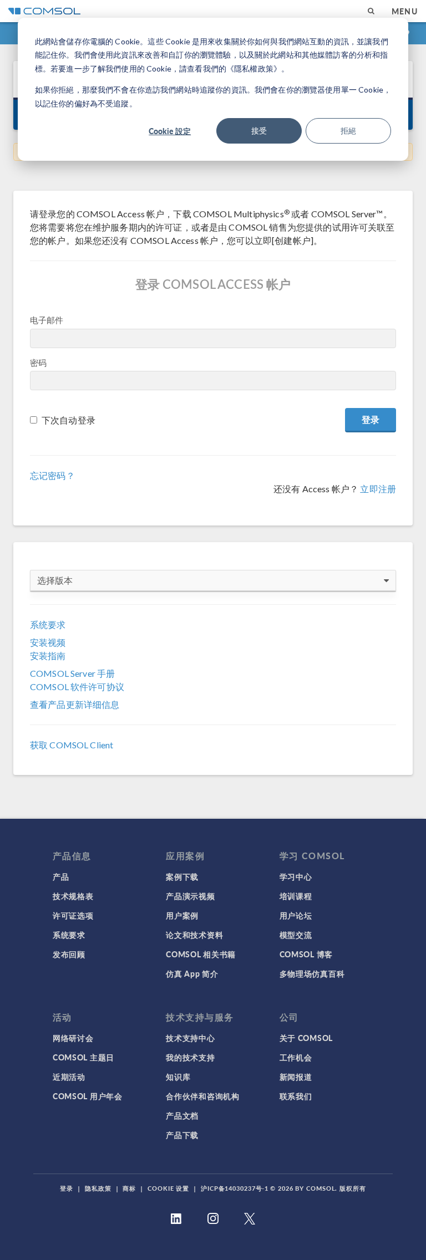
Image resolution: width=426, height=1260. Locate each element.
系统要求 (48, 624)
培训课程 (296, 895)
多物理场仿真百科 (312, 973)
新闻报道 (296, 1076)
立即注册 (378, 488)
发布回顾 (69, 954)
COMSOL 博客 (306, 954)
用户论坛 (296, 915)
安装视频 (48, 642)
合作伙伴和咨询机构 (202, 1095)
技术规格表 (73, 895)
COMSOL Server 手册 (72, 673)
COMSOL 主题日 (83, 1057)
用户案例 (182, 915)
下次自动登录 (68, 420)
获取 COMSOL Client (71, 744)
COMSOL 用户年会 (88, 1095)
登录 (66, 1188)
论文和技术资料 (194, 934)
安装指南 (48, 655)
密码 (38, 363)
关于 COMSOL (306, 1037)
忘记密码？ (52, 475)
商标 (129, 1188)
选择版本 (55, 580)
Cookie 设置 (168, 1188)
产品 (61, 876)
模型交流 (296, 934)
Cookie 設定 (170, 130)
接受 (259, 130)
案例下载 (182, 876)
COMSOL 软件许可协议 (77, 686)
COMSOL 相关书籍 (201, 954)
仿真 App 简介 (192, 973)
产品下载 (182, 1134)
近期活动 (69, 1076)
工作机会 (296, 1057)
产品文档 (182, 1115)
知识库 (178, 1076)
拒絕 (348, 130)
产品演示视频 (190, 895)
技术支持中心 (190, 1037)
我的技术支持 (190, 1057)
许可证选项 (73, 915)
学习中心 (296, 876)
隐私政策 (98, 1188)
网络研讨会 (73, 1037)
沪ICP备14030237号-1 (234, 1188)
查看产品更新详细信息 (75, 704)
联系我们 (296, 1095)
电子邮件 (47, 320)
